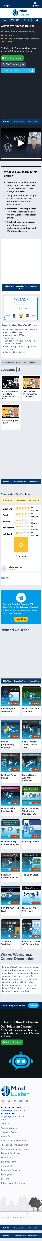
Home (3, 1119)
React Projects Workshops (13, 1140)
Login (7, 5)
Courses (5, 1124)
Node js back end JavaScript (14, 1145)
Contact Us (8, 1157)
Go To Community (12, 64)
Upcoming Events (9, 1132)
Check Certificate (11, 1153)
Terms (6, 1179)
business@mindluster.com (13, 1110)
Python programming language (15, 1149)
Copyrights (8, 1174)
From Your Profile (13, 344)
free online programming (26, 362)
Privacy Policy (9, 1162)
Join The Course (13, 58)
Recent (26, 20)
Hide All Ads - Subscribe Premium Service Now (21, 122)
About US (7, 1166)
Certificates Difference (14, 1183)
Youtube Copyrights (12, 1170)
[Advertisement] (21, 97)
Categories (15, 20)
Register (33, 329)
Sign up (35, 5)
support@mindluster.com (13, 1116)
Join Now (33, 1005)
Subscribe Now (13, 1042)
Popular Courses (9, 1128)
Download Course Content (16, 70)
